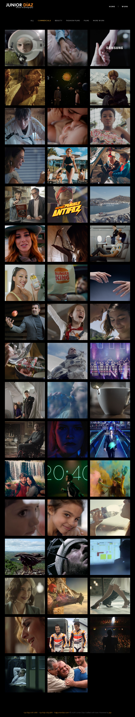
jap (110, 713)
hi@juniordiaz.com (61, 713)
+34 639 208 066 (30, 713)
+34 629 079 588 (46, 713)
